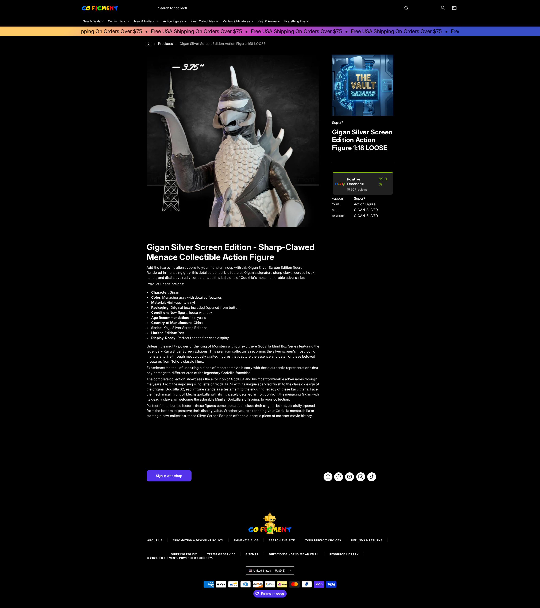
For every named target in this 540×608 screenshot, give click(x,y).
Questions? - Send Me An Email (294, 554)
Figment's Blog (246, 540)
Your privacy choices (323, 540)
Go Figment (168, 558)
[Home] (149, 43)
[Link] (100, 8)
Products (165, 43)
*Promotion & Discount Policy (198, 540)
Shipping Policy (184, 554)
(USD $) (269, 570)
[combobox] (283, 8)
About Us (155, 540)
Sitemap (252, 554)
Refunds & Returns (366, 540)
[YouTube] (349, 476)
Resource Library (344, 554)
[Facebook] (328, 476)
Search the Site (282, 540)
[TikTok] (371, 476)
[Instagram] (360, 476)
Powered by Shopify (195, 558)
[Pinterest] (338, 476)
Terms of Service (221, 554)
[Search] (406, 8)
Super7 (359, 198)
